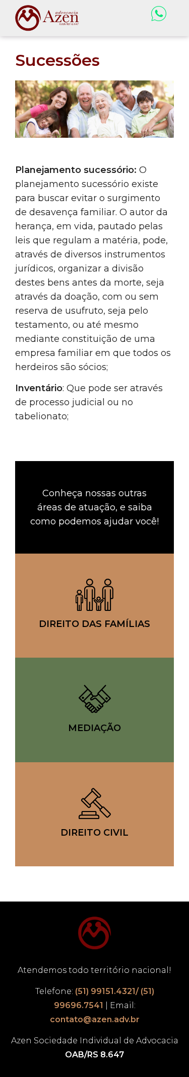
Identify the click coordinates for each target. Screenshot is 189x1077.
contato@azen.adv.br (95, 1019)
